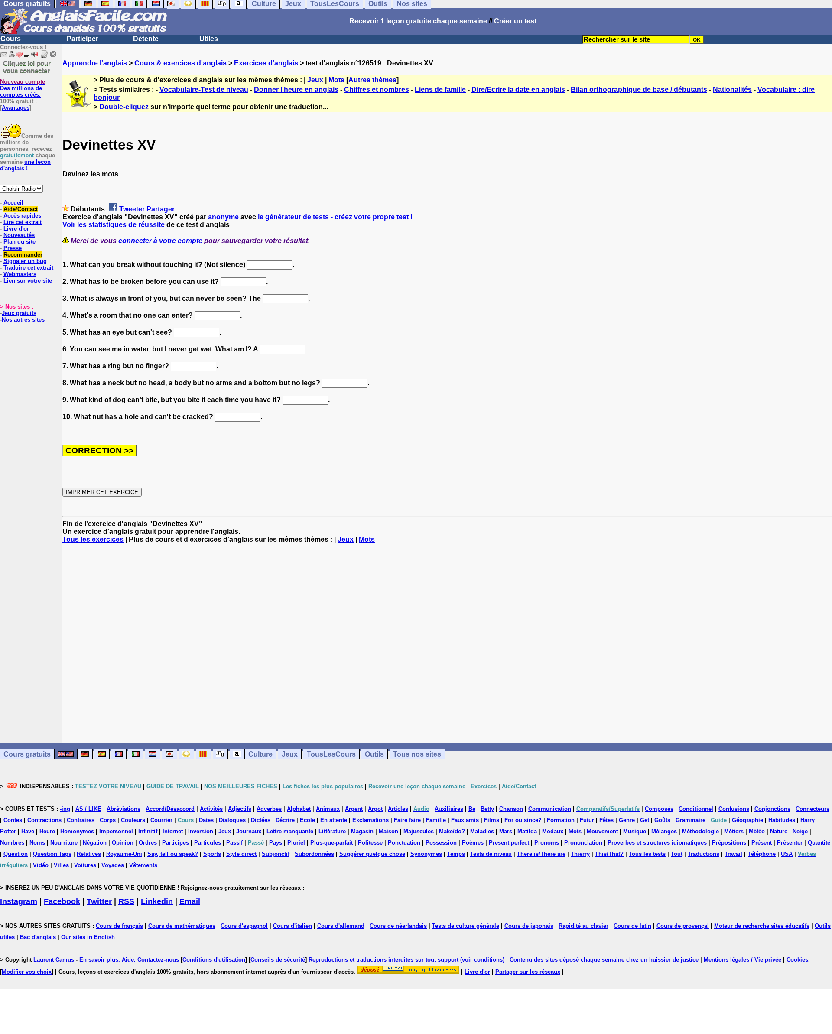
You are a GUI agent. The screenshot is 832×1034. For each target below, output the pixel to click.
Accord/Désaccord (170, 809)
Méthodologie (700, 831)
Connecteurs (812, 809)
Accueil (13, 202)
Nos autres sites (23, 319)
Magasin (362, 831)
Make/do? (452, 831)
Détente (146, 38)
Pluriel (296, 842)
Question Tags (52, 854)
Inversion (200, 831)
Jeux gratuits (19, 313)
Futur (587, 820)
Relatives (89, 854)
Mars (505, 831)
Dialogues (232, 820)
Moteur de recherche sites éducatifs (761, 926)
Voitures (85, 865)
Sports (212, 854)
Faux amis (465, 820)
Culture (260, 754)
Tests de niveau (491, 854)
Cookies (797, 959)
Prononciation (583, 842)
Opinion (122, 842)
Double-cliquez (124, 107)
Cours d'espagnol (244, 926)
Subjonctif (275, 854)
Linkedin (157, 901)
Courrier (161, 820)
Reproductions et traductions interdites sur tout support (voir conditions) (406, 959)
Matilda (527, 831)
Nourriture (64, 842)
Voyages (112, 865)
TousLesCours (331, 754)
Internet (172, 831)
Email (189, 901)
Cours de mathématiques (181, 926)
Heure (47, 831)
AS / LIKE (88, 809)
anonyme (223, 217)
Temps (456, 854)
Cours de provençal (682, 926)
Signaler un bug (25, 261)
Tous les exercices (93, 539)
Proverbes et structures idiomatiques (657, 842)
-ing (65, 809)
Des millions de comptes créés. (22, 88)
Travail (733, 854)
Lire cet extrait (22, 222)
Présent (761, 842)
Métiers (734, 831)
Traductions (703, 854)
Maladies (482, 831)
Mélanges (664, 831)
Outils (374, 754)
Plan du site (19, 241)
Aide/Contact (20, 209)
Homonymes (77, 831)
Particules (207, 842)
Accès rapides (22, 215)
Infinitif (147, 831)
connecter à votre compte (160, 240)
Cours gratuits (27, 754)
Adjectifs (239, 809)
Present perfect (509, 842)
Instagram (18, 901)
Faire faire (407, 820)
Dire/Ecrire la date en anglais (518, 89)
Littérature (332, 831)
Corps (108, 820)
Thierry (580, 854)
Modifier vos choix (27, 972)
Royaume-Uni (124, 854)
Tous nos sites (417, 754)
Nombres (12, 842)
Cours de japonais (528, 926)
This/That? (609, 854)
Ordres (148, 842)
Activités (211, 809)
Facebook (62, 901)
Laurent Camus (53, 959)
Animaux (328, 809)
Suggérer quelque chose (372, 854)
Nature (778, 831)
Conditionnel (696, 809)
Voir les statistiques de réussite (113, 224)
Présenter (790, 842)
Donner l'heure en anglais (296, 89)
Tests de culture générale (465, 926)
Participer (82, 38)
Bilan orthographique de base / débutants (639, 89)
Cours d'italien (292, 926)
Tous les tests (647, 854)
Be (471, 809)
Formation (561, 820)
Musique (634, 831)
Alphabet (299, 809)
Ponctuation (404, 842)
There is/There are (541, 854)
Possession (441, 842)
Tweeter (132, 209)
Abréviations (123, 809)
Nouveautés (19, 235)
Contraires (80, 820)
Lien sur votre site (27, 280)
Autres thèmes (372, 80)
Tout (676, 854)
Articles (398, 809)
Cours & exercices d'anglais (180, 63)
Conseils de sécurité (277, 959)
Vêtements (143, 865)
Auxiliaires (449, 809)
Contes (12, 820)
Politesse (370, 842)
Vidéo (41, 865)
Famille (436, 820)
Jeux (315, 80)
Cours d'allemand (340, 926)
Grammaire (690, 820)
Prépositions (729, 842)
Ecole (307, 820)
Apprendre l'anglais (94, 63)
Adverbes (269, 809)
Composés (659, 809)
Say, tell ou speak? (172, 854)
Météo (757, 831)
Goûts (662, 820)
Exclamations (370, 820)
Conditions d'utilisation (213, 959)
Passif (234, 842)
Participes (175, 842)
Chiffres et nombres (376, 89)
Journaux (248, 831)
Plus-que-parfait (331, 842)
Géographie (747, 820)
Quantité (819, 842)
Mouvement (602, 831)
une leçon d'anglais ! (25, 165)
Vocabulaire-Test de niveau (203, 89)
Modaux (552, 831)
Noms (37, 842)
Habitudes (781, 820)
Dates (206, 820)
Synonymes (426, 854)
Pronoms (546, 842)
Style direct (241, 854)
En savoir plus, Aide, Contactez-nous (129, 959)
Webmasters (19, 274)
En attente (333, 820)
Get (644, 820)
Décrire (285, 820)
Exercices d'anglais (266, 63)
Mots (336, 80)
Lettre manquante (289, 831)
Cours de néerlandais (398, 926)
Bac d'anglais (38, 937)
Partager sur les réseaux (527, 972)
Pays (275, 842)
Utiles (208, 38)
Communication (549, 809)
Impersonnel (116, 831)
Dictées (260, 820)
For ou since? (523, 820)
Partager (160, 209)
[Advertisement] (447, 643)
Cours (10, 38)
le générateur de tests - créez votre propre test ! (335, 217)
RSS (126, 901)
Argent (354, 809)
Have (27, 831)
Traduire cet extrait (28, 267)
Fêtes (606, 820)
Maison (388, 831)
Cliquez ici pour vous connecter (27, 66)
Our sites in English (88, 937)
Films (491, 820)
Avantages (15, 107)
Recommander (22, 254)
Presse (12, 248)
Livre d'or (16, 228)
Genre (627, 820)
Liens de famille (440, 89)
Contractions (44, 820)
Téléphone (762, 854)
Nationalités (732, 89)
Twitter (99, 901)
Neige (800, 831)
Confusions (733, 809)
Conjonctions (772, 809)
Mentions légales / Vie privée (742, 959)
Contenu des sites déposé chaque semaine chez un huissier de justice (604, 959)
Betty (487, 809)
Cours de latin (632, 926)
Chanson (511, 809)
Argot (375, 809)
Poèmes (473, 842)
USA (787, 854)
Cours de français (119, 926)
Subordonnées (314, 854)
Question (15, 854)
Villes (61, 865)
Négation (95, 842)
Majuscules (418, 831)
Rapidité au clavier (583, 926)
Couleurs (133, 820)
